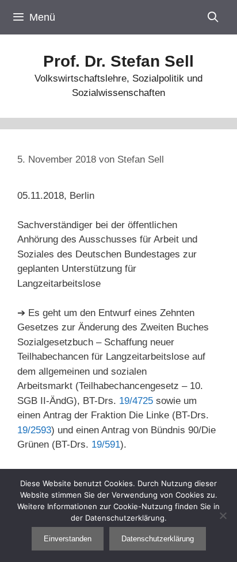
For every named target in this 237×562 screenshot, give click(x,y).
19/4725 (136, 400)
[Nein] (222, 515)
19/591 (105, 444)
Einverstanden (67, 538)
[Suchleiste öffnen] (213, 17)
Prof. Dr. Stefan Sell (118, 61)
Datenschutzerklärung (157, 538)
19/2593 (34, 430)
